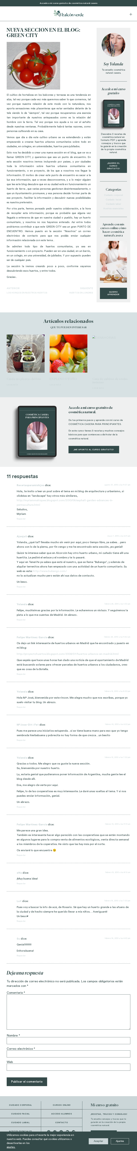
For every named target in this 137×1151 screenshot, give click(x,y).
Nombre (13, 1035)
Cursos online (62, 1105)
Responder (21, 519)
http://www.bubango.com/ (50, 571)
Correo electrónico (21, 1048)
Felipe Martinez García (32, 637)
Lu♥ (19, 901)
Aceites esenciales (113, 208)
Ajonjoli (22, 536)
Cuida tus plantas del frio (24, 379)
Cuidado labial (113, 204)
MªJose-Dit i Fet (28, 724)
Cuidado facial (113, 200)
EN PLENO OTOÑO (63, 379)
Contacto (61, 1122)
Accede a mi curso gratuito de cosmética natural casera (68, 3)
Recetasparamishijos (30, 485)
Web (10, 1061)
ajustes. (11, 1147)
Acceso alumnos (61, 1114)
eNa (19, 872)
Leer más (12, 385)
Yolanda (22, 604)
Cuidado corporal (113, 195)
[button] (131, 14)
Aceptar (98, 1141)
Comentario (16, 992)
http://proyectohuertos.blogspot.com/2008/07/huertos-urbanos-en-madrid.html (68, 654)
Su (18, 938)
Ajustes (120, 1141)
